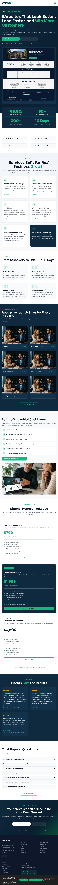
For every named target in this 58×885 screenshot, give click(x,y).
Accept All (23, 879)
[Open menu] (55, 3)
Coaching (4, 870)
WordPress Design (44, 842)
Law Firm (4, 862)
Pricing (22, 848)
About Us (23, 842)
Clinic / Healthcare (6, 866)
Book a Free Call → (26, 871)
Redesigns (42, 850)
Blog (22, 846)
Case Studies (24, 844)
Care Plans (42, 852)
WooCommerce (43, 848)
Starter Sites (23, 852)
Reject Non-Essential (36, 879)
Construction (5, 864)
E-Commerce (5, 872)
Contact (22, 850)
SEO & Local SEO (44, 846)
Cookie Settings (49, 879)
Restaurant (4, 868)
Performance (43, 844)
